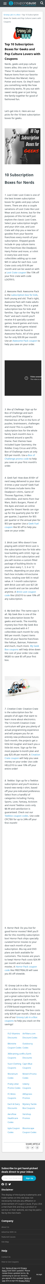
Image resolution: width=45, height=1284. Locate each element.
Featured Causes (9, 1237)
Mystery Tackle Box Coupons (29, 1106)
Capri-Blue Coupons (27, 1065)
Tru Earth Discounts (27, 1055)
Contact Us (6, 1257)
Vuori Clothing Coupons (14, 1065)
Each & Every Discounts (14, 1106)
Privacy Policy (24, 1280)
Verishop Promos (26, 1116)
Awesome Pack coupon (24, 340)
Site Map (5, 1242)
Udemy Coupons (26, 1086)
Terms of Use (11, 1268)
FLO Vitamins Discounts (14, 1035)
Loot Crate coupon (16, 272)
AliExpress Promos (27, 1096)
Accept (39, 1274)
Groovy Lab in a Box (12, 14)
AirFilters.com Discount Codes (29, 1035)
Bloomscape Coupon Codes (29, 1130)
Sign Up (29, 1178)
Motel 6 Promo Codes (29, 1075)
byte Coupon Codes (14, 1130)
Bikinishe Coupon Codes (15, 1045)
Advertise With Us (9, 1232)
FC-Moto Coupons (12, 1096)
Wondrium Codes (13, 1075)
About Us (5, 1227)
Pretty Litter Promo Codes (14, 1086)
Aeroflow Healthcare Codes (13, 1118)
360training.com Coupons (15, 1055)
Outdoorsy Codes (27, 1045)
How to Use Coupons (10, 1262)
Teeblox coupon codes (16, 815)
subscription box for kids (24, 294)
